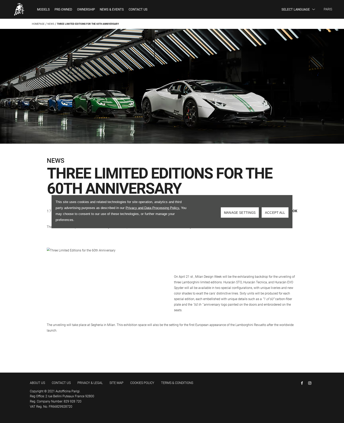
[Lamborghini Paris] (19, 9)
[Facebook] (302, 383)
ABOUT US (37, 383)
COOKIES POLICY (142, 383)
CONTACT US (61, 383)
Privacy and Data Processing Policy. (153, 208)
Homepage (38, 24)
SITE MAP (116, 383)
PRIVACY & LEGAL (90, 383)
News (50, 24)
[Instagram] (309, 383)
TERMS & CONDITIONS (177, 383)
